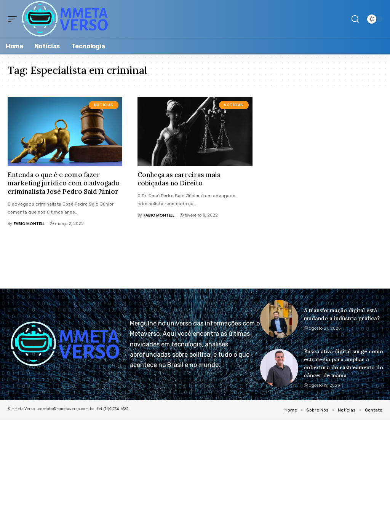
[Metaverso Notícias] (65, 19)
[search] (355, 19)
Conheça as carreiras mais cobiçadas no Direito (179, 179)
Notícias (103, 105)
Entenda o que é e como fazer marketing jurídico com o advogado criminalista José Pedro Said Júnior (64, 183)
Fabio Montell (29, 224)
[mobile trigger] (14, 19)
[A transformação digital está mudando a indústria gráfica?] (279, 319)
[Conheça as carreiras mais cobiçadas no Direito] (194, 131)
